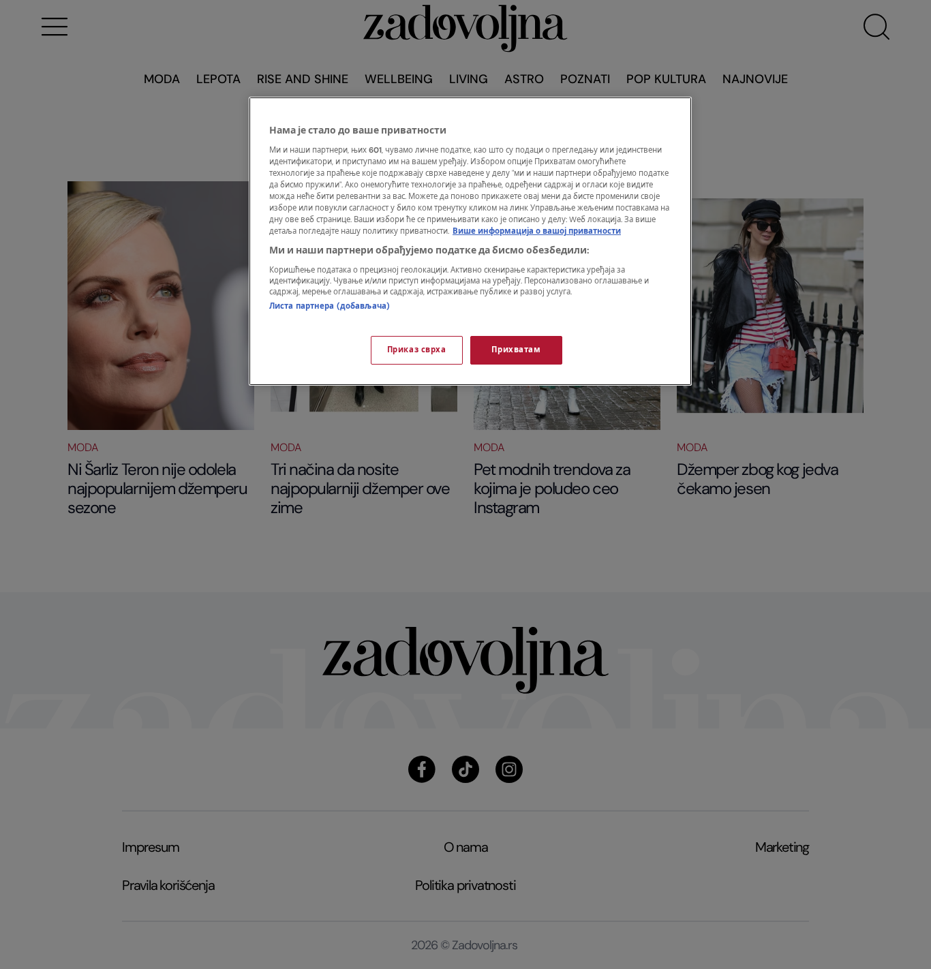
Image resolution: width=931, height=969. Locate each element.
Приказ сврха (416, 350)
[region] (470, 241)
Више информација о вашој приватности (537, 231)
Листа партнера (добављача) (329, 306)
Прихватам (515, 350)
